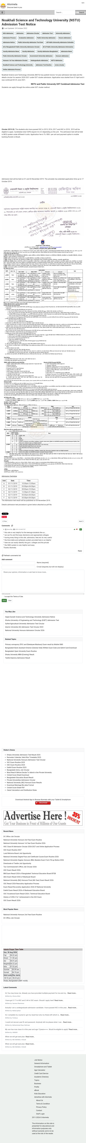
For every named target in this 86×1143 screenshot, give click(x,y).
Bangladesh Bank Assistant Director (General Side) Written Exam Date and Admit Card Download (41, 648)
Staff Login (40, 1114)
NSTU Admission (56, 60)
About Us (39, 1100)
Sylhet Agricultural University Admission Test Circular (24, 624)
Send (4, 600)
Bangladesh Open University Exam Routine (21, 651)
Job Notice (38, 1060)
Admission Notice (9, 42)
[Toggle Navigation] (2, 12)
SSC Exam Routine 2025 (16, 762)
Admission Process (9, 38)
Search (81, 12)
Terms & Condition (43, 1104)
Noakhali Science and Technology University (18, 65)
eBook (36, 1090)
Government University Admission (41, 56)
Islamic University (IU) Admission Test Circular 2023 (24, 627)
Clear (10, 600)
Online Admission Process (11, 69)
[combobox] (64, 12)
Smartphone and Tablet (43, 1067)
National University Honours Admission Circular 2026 (24, 630)
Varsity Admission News (11, 51)
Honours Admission (62, 56)
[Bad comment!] (77, 529)
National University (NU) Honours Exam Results (24, 783)
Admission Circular (33, 33)
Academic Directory (41, 1077)
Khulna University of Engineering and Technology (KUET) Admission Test (32, 620)
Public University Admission (46, 38)
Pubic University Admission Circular (15, 56)
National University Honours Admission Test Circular (26, 760)
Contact (39, 1110)
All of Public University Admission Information (58, 47)
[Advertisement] (43, 109)
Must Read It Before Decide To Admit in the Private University (29, 772)
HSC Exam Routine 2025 (16, 765)
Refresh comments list (12, 556)
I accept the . (13, 597)
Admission (19, 33)
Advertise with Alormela (43, 1097)
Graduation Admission (26, 38)
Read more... (72, 993)
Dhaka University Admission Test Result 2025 (23, 755)
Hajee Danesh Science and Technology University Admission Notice (30, 617)
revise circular (59, 65)
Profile (36, 1087)
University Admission (63, 33)
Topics (36, 1080)
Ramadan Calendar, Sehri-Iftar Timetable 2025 (24, 757)
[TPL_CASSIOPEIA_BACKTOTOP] (82, 1139)
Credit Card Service (41, 1073)
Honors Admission (65, 38)
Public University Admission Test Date (30, 42)
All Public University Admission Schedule (60, 42)
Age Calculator (39, 1070)
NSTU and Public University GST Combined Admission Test (57, 84)
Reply (80, 551)
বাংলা (83, 3)
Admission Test (47, 33)
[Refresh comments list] (12, 526)
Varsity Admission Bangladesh (47, 51)
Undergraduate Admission (39, 60)
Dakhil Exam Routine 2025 (16, 767)
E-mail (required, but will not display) (50, 567)
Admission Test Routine (44, 65)
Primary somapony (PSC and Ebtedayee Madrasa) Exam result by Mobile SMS (34, 644)
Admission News (66, 51)
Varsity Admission (28, 51)
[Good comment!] (75, 529)
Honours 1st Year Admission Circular (15, 60)
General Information (41, 1063)
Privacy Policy (41, 1107)
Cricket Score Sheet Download (18, 775)
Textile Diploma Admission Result (17, 658)
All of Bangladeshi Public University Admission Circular (21, 47)
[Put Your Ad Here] (43, 818)
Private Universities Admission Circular (21, 780)
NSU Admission (8, 33)
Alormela (12, 4)
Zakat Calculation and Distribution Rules (22, 790)
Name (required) (43, 563)
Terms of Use (18, 597)
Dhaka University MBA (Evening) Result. (20, 655)
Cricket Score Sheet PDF (16, 788)
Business (37, 1084)
